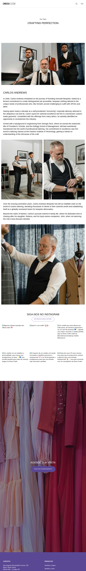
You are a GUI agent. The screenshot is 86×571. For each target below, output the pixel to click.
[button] (82, 3)
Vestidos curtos (50, 568)
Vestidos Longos (50, 565)
